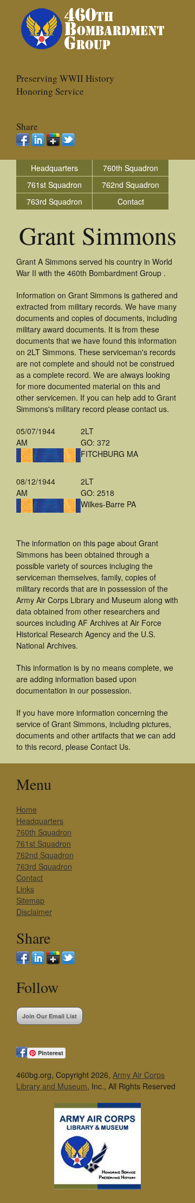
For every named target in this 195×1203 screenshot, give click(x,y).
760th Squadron (130, 167)
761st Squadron (54, 184)
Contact (131, 201)
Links (25, 889)
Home (26, 809)
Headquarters (54, 167)
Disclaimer (34, 911)
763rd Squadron (54, 201)
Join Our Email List (49, 1016)
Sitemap (30, 900)
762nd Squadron (130, 184)
